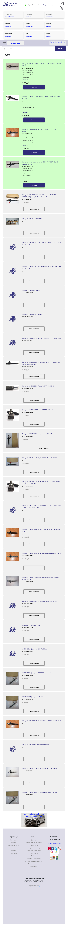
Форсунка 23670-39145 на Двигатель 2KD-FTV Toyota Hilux (41, 338)
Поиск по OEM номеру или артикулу (13, 48)
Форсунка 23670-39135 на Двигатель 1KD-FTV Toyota (39, 457)
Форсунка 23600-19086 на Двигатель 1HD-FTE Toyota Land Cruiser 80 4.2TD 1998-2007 (41, 506)
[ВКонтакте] (53, 848)
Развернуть (25, 79)
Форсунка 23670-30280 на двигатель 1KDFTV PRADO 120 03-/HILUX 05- (40, 578)
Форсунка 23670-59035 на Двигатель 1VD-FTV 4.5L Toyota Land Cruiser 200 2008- (41, 483)
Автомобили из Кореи (57, 42)
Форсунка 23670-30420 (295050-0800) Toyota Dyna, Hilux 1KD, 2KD (41, 97)
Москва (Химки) (49, 13)
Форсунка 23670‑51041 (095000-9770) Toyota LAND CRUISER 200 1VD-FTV (41, 243)
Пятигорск (48, 33)
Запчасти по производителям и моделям (34, 846)
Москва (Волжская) (8, 33)
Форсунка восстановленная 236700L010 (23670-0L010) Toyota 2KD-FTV (40, 163)
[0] (61, 7)
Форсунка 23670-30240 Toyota (32, 218)
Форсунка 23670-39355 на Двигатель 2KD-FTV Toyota (39, 601)
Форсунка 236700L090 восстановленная (35, 744)
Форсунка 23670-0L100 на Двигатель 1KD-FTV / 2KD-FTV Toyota (40, 130)
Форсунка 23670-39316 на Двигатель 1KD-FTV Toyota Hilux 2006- (41, 530)
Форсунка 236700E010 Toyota (31, 290)
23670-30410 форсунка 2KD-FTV (32, 625)
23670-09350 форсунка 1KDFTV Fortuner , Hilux (37, 673)
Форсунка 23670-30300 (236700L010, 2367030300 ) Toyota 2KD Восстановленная (41, 65)
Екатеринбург (48, 23)
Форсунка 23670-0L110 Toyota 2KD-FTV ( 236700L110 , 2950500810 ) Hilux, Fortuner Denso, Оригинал (39, 196)
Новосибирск (7, 23)
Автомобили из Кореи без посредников (34, 815)
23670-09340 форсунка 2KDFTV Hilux (34, 649)
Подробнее (34, 87)
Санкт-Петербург (29, 13)
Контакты (14, 853)
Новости (13, 842)
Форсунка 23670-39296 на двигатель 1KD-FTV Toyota (39, 434)
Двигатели (34, 840)
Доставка (13, 850)
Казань (27, 33)
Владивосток (7, 13)
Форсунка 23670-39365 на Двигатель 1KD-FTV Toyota (39, 792)
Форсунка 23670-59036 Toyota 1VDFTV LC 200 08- (38, 386)
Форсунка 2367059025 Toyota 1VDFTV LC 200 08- (38, 410)
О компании (13, 840)
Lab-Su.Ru (38, 886)
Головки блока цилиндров (34, 842)
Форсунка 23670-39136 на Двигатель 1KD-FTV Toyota (39, 768)
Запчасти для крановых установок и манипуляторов (34, 860)
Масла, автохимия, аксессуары (34, 865)
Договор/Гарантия (13, 845)
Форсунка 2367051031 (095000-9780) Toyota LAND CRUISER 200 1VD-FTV (41, 267)
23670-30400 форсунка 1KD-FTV (32, 697)
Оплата (13, 848)
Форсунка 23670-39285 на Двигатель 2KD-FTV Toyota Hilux (41, 553)
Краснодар (28, 23)
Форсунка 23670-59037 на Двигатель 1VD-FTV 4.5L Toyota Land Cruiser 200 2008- (41, 363)
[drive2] (49, 848)
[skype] (56, 848)
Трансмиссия (34, 853)
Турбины (34, 856)
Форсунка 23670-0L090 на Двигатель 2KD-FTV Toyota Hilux (41, 720)
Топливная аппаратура (34, 850)
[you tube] (59, 848)
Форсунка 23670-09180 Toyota (32, 314)
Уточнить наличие (34, 209)
